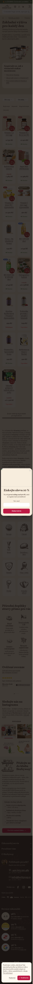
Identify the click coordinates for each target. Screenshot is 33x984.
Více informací (8, 973)
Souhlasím (25, 978)
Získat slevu (16, 511)
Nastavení (12, 978)
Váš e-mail (16, 501)
